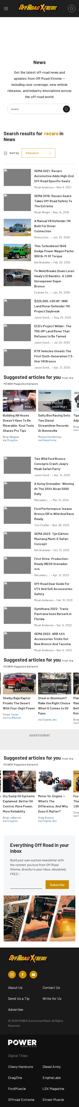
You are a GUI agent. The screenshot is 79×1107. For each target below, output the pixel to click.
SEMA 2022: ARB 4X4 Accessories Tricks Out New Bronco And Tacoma (52, 639)
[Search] (66, 109)
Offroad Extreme (21, 1099)
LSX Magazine (53, 1088)
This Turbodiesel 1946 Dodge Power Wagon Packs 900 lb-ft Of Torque (54, 251)
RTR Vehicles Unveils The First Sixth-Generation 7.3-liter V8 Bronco (54, 356)
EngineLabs (49, 719)
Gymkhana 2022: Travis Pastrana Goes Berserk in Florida (53, 614)
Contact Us (51, 987)
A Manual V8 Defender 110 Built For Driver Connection (52, 226)
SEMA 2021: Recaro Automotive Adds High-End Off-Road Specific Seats (54, 176)
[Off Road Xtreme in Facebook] (23, 974)
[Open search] (71, 8)
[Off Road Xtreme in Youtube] (33, 974)
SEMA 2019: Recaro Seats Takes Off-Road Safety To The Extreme (53, 201)
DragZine (15, 1077)
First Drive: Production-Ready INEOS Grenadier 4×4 (51, 564)
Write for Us (52, 998)
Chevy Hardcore (20, 1066)
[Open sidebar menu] (6, 8)
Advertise (15, 1009)
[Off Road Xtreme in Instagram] (12, 974)
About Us (15, 987)
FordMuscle (14, 717)
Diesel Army (49, 440)
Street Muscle (53, 1099)
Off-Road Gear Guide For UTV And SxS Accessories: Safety (53, 589)
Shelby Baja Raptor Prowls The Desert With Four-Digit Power (19, 703)
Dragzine (12, 440)
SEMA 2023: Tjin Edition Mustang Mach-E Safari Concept (51, 539)
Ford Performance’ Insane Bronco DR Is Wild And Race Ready (54, 514)
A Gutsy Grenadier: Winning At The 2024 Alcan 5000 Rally (54, 489)
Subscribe (57, 885)
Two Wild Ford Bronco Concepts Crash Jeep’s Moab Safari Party (51, 464)
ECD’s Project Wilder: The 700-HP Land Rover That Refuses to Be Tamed (52, 331)
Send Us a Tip (18, 998)
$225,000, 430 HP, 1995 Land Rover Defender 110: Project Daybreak (52, 306)
